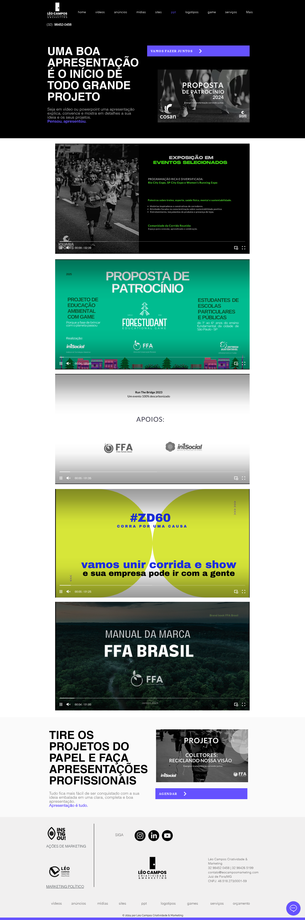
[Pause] (61, 248)
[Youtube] (167, 835)
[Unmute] (68, 248)
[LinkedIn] (153, 835)
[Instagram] (140, 835)
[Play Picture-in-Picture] (236, 248)
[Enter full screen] (244, 248)
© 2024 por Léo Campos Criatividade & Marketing (152, 915)
